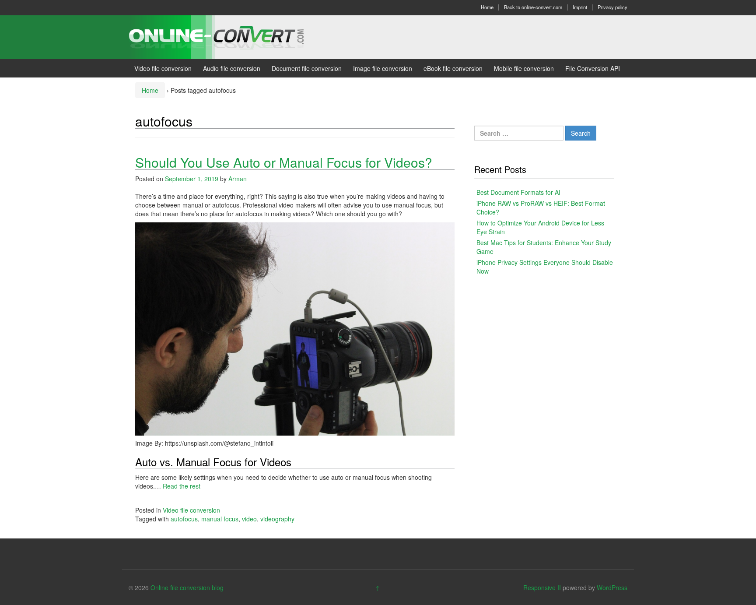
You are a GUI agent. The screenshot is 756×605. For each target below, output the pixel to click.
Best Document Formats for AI (518, 192)
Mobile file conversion (524, 68)
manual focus (219, 518)
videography (277, 518)
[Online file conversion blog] (229, 36)
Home (487, 7)
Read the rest (181, 486)
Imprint (580, 7)
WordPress (612, 587)
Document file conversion (307, 68)
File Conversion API (592, 68)
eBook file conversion (453, 68)
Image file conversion (382, 68)
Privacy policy (612, 7)
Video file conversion (163, 68)
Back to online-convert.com (533, 7)
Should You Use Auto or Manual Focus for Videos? (283, 162)
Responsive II (542, 587)
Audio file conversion (231, 68)
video (249, 518)
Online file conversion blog (187, 587)
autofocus (184, 518)
